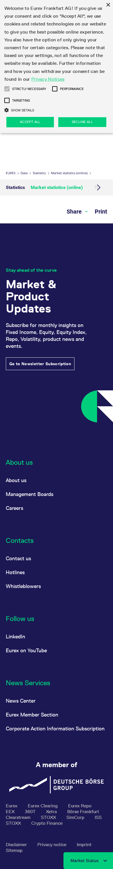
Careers (14, 508)
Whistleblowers (23, 586)
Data (24, 173)
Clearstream (19, 817)
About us (16, 480)
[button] (7, 89)
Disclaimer (17, 844)
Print (101, 211)
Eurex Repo (80, 806)
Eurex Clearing (43, 806)
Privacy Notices (48, 79)
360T (31, 811)
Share (75, 211)
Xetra (52, 811)
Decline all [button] (82, 122)
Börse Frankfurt (83, 811)
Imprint (84, 844)
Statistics (39, 173)
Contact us (18, 558)
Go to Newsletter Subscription (40, 363)
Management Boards (29, 494)
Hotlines (15, 572)
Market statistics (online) (69, 173)
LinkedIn (15, 636)
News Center (21, 701)
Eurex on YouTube (26, 650)
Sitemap (14, 850)
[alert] (56, 66)
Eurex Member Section (32, 715)
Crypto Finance (47, 823)
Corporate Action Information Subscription (55, 728)
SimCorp (75, 817)
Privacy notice (52, 844)
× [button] (108, 5)
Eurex (10, 173)
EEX (11, 811)
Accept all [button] (30, 122)
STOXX (49, 817)
